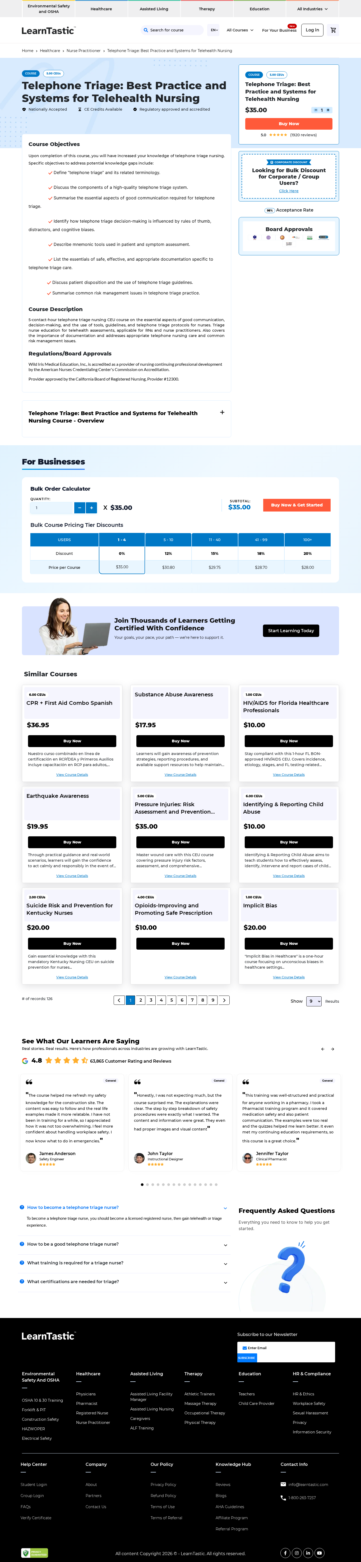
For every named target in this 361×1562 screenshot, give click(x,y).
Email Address (184, 84)
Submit (219, 108)
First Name (180, 61)
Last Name (233, 61)
